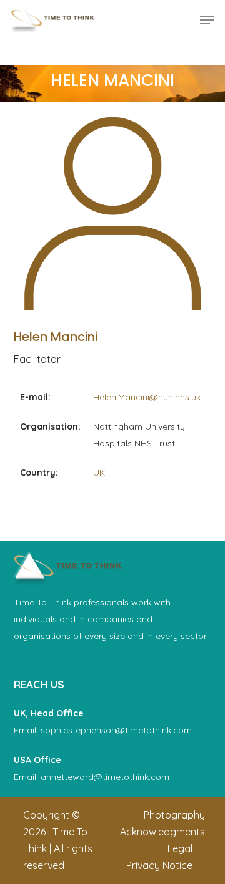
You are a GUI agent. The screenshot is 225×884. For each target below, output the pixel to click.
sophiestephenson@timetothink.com (116, 730)
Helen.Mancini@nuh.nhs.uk (147, 397)
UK (99, 472)
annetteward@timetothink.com (105, 776)
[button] (207, 20)
